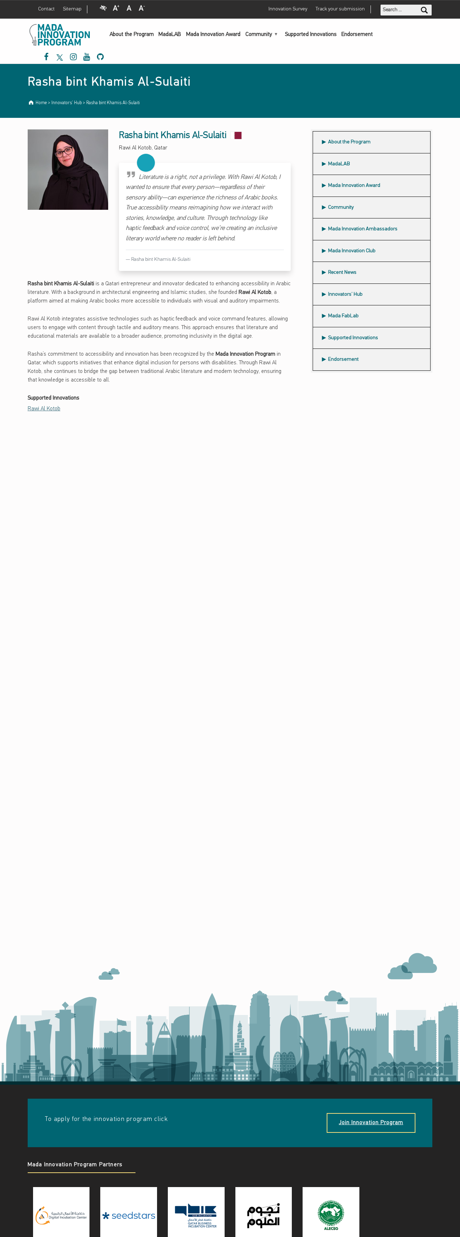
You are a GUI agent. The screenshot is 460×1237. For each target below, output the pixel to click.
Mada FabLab (343, 316)
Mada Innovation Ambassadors (362, 227)
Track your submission (340, 9)
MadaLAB (169, 34)
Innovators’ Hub (345, 294)
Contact (46, 9)
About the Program (132, 34)
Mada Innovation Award (213, 34)
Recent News (342, 272)
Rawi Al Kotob (44, 409)
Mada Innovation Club (352, 251)
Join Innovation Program (371, 1123)
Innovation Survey (287, 9)
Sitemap (72, 9)
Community (258, 34)
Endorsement (357, 34)
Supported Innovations (311, 34)
